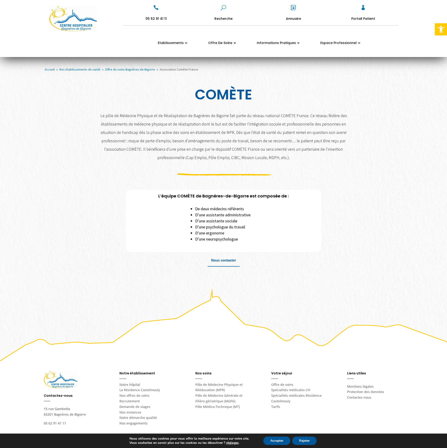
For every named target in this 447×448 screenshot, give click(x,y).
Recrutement (129, 401)
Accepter (276, 440)
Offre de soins (282, 384)
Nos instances (130, 412)
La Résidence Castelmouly (139, 390)
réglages (232, 443)
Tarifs (275, 406)
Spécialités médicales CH (290, 390)
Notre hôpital (129, 384)
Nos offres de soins (134, 395)
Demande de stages (134, 406)
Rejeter (304, 440)
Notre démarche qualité (138, 417)
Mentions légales (360, 386)
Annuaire (293, 18)
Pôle (217, 406)
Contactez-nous (359, 397)
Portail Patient (363, 18)
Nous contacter (223, 260)
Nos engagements (133, 423)
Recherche (223, 18)
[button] (441, 29)
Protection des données (365, 392)
